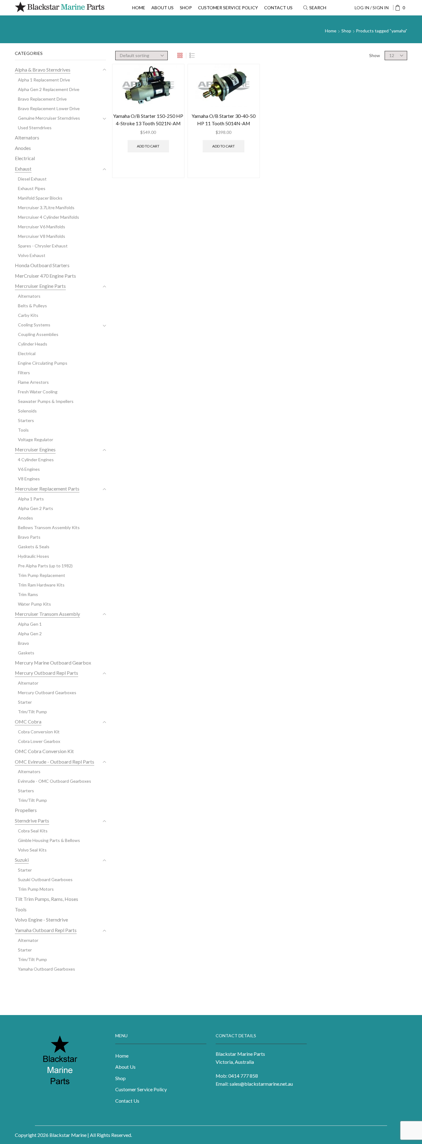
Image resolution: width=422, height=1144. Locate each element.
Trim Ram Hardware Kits (41, 584)
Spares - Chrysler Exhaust (43, 245)
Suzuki (22, 860)
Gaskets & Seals (33, 546)
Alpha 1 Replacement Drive (44, 79)
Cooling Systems (34, 324)
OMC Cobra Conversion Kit (44, 751)
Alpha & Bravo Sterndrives (42, 70)
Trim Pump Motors (36, 889)
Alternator (28, 683)
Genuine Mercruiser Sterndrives (49, 118)
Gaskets (26, 652)
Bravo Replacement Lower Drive (49, 108)
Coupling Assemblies (38, 334)
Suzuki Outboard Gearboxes (45, 879)
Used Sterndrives (35, 127)
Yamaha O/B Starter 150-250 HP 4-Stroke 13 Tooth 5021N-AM (148, 119)
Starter (25, 702)
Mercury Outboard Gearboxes (47, 692)
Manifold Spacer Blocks (40, 198)
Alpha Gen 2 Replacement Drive (48, 89)
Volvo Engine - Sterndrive (41, 919)
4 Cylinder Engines (36, 459)
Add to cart (148, 146)
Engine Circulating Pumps (42, 363)
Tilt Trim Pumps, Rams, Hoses (46, 899)
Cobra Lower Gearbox (39, 741)
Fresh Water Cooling (37, 391)
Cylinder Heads (32, 343)
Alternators (27, 137)
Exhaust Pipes (31, 188)
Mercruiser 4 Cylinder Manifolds (48, 217)
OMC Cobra (28, 721)
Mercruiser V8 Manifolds (41, 236)
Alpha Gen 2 (30, 633)
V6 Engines (29, 469)
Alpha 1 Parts (31, 498)
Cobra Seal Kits (33, 830)
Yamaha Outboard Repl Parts (46, 930)
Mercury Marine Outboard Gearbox (53, 662)
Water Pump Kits (34, 604)
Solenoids (27, 410)
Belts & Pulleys (32, 305)
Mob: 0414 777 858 (237, 1076)
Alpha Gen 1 (30, 624)
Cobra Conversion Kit (39, 731)
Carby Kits (28, 315)
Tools (23, 430)
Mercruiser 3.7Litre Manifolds (46, 207)
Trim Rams (28, 594)
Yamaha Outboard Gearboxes (46, 969)
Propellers (26, 810)
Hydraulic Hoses (33, 556)
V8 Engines (29, 478)
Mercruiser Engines (35, 449)
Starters (26, 420)
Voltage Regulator (35, 439)
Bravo (23, 643)
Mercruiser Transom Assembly (47, 614)
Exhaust (23, 169)
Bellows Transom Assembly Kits (49, 527)
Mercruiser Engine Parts (40, 286)
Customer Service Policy (228, 7)
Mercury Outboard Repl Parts (46, 673)
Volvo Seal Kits (32, 849)
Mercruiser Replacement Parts (47, 488)
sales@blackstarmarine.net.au (261, 1084)
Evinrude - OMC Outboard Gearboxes (54, 781)
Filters (24, 372)
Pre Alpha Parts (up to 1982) (45, 565)
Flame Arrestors (33, 382)
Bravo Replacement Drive (42, 99)
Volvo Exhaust (31, 255)
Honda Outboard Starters (42, 265)
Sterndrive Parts (32, 820)
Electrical (25, 158)
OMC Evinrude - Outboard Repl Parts (54, 762)
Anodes (23, 148)
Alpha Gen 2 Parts (35, 508)
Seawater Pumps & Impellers (46, 401)
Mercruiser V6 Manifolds (41, 226)
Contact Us (278, 7)
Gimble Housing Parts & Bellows (49, 840)
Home (138, 7)
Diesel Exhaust (32, 178)
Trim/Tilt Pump (32, 711)
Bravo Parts (29, 537)
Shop (186, 7)
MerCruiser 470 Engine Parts (45, 276)
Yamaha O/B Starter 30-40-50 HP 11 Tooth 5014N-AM (223, 119)
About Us (162, 7)
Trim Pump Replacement (41, 575)
